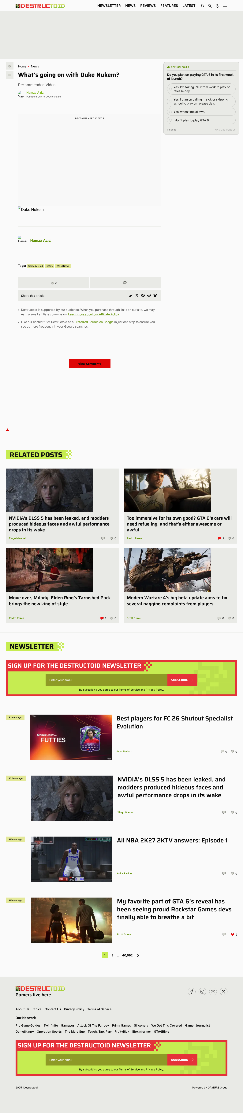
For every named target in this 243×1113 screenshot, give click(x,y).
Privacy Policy (154, 689)
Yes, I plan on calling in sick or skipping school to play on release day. (201, 101)
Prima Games (121, 1025)
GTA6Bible (161, 1031)
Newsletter (109, 6)
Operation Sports (49, 1031)
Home (22, 66)
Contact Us (53, 1009)
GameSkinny (25, 1031)
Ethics (37, 1009)
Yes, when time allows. (189, 112)
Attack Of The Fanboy (93, 1025)
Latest (189, 6)
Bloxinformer (141, 1031)
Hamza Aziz (35, 92)
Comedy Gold (35, 265)
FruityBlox (122, 1031)
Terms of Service (129, 689)
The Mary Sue (75, 1031)
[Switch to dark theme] (217, 5)
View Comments (89, 363)
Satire (50, 265)
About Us (22, 1009)
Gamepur (67, 1025)
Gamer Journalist (197, 1025)
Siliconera (141, 1025)
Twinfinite (51, 1025)
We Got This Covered (166, 1025)
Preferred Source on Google (94, 322)
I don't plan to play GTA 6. (191, 120)
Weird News (63, 265)
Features (169, 6)
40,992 (127, 955)
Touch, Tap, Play (100, 1031)
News (130, 6)
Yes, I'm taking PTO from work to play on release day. (202, 89)
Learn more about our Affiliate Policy (93, 314)
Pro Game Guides (28, 1025)
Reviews (148, 6)
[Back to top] (7, 429)
